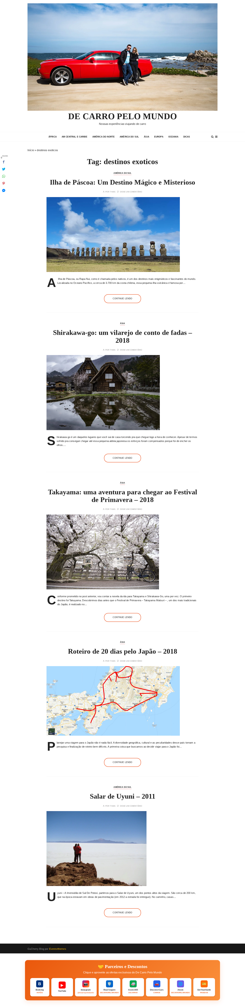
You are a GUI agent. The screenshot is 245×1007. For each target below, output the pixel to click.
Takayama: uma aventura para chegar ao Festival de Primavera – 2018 (122, 496)
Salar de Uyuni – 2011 (122, 796)
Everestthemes (57, 948)
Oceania (173, 136)
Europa (158, 136)
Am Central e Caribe (74, 136)
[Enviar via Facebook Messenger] (3, 190)
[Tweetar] (3, 169)
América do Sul (129, 136)
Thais (112, 192)
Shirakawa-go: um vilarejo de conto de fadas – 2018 (122, 336)
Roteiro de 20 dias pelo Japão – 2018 (122, 651)
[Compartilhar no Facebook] (3, 162)
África (52, 136)
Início (31, 150)
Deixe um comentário (131, 192)
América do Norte (103, 136)
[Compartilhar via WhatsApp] (3, 176)
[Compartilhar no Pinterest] (3, 183)
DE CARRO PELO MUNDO (122, 116)
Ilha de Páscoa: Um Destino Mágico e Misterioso (122, 182)
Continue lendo (122, 298)
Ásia (146, 136)
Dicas (186, 136)
